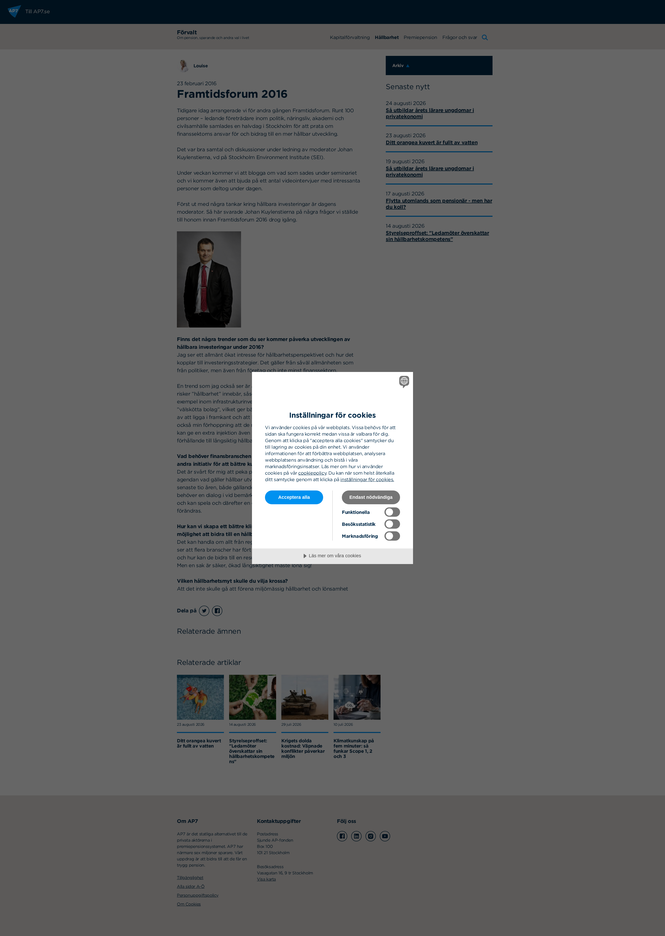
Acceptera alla (294, 497)
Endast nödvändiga (371, 497)
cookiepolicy (312, 473)
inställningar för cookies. (367, 479)
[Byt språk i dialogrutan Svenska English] (403, 381)
